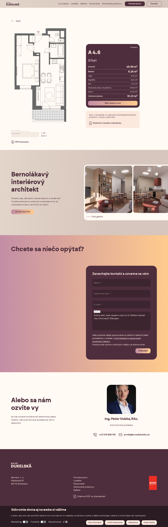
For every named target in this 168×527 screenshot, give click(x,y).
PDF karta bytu (22, 142)
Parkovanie (94, 4)
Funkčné (35, 522)
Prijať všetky (149, 522)
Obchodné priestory (112, 4)
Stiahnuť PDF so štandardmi (91, 496)
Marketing (16, 522)
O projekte (63, 4)
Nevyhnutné (54, 522)
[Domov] (12, 4)
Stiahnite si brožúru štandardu (106, 123)
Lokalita (74, 4)
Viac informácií (94, 522)
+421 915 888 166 (107, 435)
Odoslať (143, 351)
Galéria (83, 4)
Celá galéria (97, 217)
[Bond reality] (153, 483)
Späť (18, 21)
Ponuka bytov (134, 4)
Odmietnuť (133, 522)
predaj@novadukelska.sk (137, 435)
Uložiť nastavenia (115, 522)
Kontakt (154, 4)
